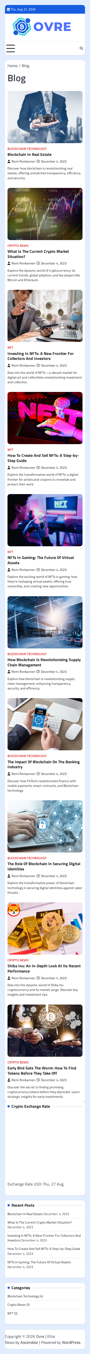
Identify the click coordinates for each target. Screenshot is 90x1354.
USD (37, 1184)
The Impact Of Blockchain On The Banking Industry (44, 764)
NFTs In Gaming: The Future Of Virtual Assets (41, 560)
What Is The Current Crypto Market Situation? (38, 253)
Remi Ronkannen (23, 161)
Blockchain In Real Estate (30, 154)
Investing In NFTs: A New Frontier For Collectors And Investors (41, 356)
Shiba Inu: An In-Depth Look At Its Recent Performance (44, 968)
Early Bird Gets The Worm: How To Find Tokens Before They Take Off (42, 1070)
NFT (10, 347)
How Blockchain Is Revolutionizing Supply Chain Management (44, 662)
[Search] (81, 48)
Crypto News (18, 246)
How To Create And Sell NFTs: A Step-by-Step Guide (43, 458)
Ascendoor (29, 1342)
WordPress (71, 1342)
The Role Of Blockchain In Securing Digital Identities (44, 866)
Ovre (40, 1336)
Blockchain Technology (27, 149)
